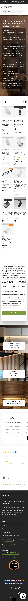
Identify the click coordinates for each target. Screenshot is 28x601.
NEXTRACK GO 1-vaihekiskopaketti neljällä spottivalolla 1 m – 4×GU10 (7, 183)
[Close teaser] (19, 592)
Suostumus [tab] (5, 286)
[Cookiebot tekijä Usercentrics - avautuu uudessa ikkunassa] (19, 282)
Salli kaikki (14, 312)
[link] (25, 7)
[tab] (4, 485)
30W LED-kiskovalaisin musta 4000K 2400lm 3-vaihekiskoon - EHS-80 (20, 214)
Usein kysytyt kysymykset (9, 557)
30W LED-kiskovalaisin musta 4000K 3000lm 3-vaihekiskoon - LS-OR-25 (7, 214)
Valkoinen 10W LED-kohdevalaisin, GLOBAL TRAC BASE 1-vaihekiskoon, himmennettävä (7, 123)
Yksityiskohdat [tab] (14, 286)
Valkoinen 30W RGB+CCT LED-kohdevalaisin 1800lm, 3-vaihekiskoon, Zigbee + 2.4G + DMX (20, 184)
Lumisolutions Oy (16, 85)
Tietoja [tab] (23, 286)
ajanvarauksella (9, 540)
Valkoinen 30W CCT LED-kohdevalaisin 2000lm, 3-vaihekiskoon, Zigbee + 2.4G (7, 240)
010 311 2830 (12, 552)
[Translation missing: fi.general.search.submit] (21, 11)
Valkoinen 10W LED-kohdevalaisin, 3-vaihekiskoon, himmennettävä (7, 152)
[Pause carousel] (14, 487)
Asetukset (13, 318)
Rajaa (3, 102)
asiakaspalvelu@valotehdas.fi (10, 554)
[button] (21, 7)
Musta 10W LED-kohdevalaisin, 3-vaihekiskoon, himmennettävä (18, 122)
